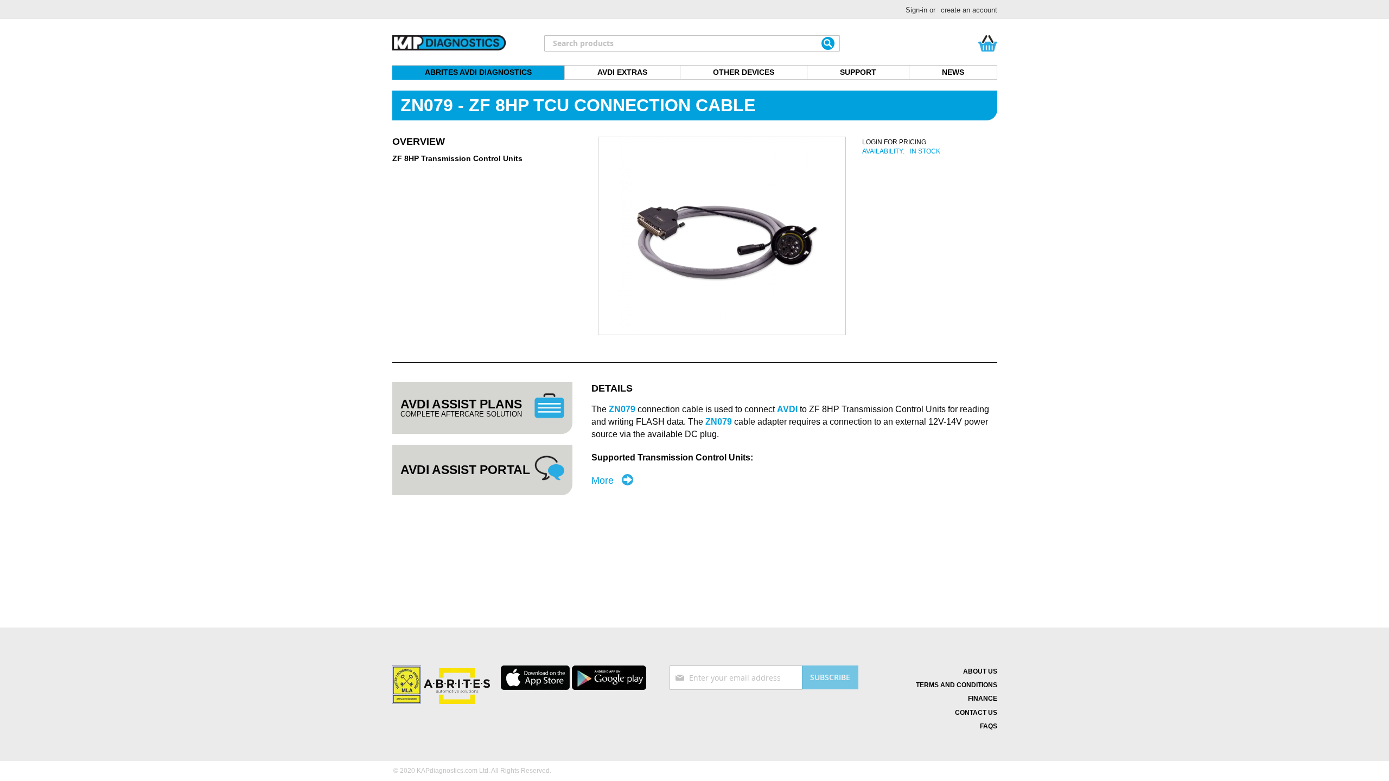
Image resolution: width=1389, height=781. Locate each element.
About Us (980, 671)
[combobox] (692, 43)
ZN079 (719, 421)
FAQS (988, 726)
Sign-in (916, 10)
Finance (982, 698)
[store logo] (449, 43)
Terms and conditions (956, 685)
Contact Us (976, 712)
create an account (969, 10)
